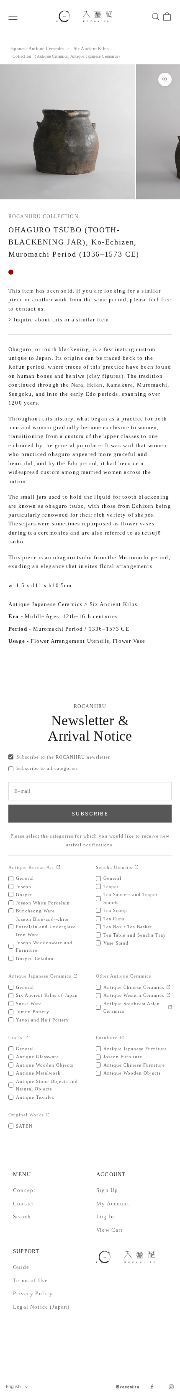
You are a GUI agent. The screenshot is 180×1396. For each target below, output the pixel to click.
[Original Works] (48, 1115)
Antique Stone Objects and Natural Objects (47, 1085)
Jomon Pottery (32, 1011)
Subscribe (90, 813)
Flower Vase (129, 641)
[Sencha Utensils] (137, 867)
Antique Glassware (37, 1056)
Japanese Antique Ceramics (37, 48)
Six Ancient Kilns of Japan (47, 995)
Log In (105, 1216)
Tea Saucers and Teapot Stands (130, 898)
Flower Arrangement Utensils (70, 641)
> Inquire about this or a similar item (58, 319)
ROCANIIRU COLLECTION (43, 216)
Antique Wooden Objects (44, 1064)
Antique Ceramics (52, 56)
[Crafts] (26, 1038)
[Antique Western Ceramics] (168, 995)
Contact (23, 1203)
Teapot (111, 886)
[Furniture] (122, 1038)
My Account (112, 1203)
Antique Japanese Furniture (135, 1048)
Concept (24, 1190)
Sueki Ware (29, 1003)
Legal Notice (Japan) (41, 1307)
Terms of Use (30, 1280)
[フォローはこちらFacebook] (152, 1387)
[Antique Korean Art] (58, 867)
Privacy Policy (33, 1293)
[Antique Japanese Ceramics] (75, 976)
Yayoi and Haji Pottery (42, 1019)
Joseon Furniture (122, 1056)
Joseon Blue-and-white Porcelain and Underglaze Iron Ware (46, 927)
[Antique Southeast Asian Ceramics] (170, 1007)
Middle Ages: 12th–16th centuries (71, 616)
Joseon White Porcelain (43, 902)
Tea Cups (113, 918)
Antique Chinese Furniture (134, 1064)
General (25, 878)
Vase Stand (116, 942)
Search (22, 1216)
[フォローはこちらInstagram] (171, 1387)
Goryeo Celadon (35, 958)
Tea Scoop (115, 910)
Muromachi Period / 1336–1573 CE (81, 629)
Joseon (23, 886)
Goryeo (24, 894)
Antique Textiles (35, 1097)
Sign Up (107, 1190)
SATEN (24, 1126)
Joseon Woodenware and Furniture (44, 946)
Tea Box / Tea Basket (127, 926)
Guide (21, 1267)
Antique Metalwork (38, 1072)
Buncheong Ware (35, 910)
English (13, 1386)
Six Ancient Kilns (91, 48)
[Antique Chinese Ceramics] (168, 987)
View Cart (109, 1230)
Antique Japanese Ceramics (94, 56)
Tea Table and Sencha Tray (134, 934)
